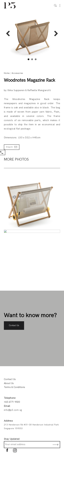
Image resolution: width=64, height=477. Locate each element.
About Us (9, 383)
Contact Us (14, 325)
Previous (9, 34)
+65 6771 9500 (12, 402)
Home (7, 73)
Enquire (9, 147)
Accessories (17, 73)
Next (55, 34)
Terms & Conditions (14, 387)
